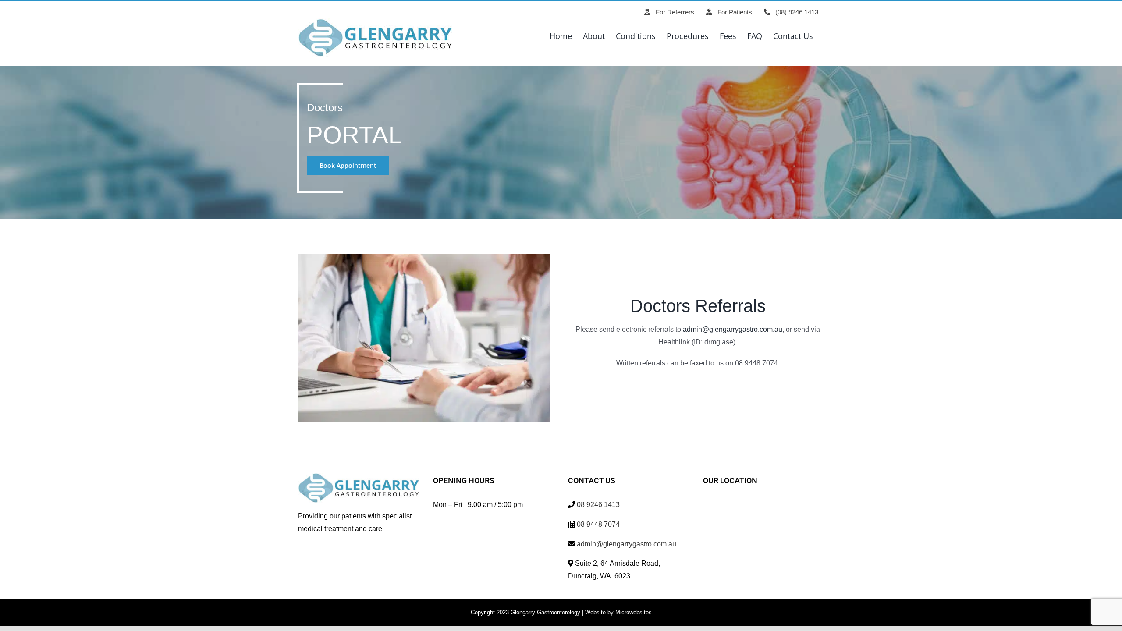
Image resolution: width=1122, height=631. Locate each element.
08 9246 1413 (598, 504)
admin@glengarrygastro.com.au (732, 329)
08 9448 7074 (598, 524)
